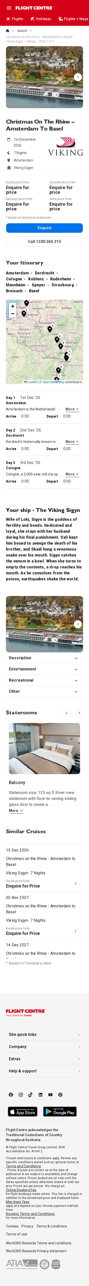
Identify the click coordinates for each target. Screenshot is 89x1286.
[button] (26, 303)
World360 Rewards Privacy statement (36, 1251)
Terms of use (16, 1234)
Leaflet (32, 382)
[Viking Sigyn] (44, 77)
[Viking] (44, 624)
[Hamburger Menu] (9, 8)
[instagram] (21, 1095)
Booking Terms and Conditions (30, 1214)
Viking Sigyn (44, 77)
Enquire (44, 228)
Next (78, 77)
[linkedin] (40, 1095)
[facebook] (11, 1095)
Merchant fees (18, 1202)
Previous (11, 77)
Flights (17, 19)
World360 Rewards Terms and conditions (38, 1243)
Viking (44, 624)
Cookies (12, 1226)
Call (44, 241)
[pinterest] (60, 1095)
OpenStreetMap (54, 382)
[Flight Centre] (34, 8)
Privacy (27, 1226)
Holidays (43, 19)
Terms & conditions (51, 1226)
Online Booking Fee (21, 1190)
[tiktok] (31, 1095)
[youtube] (50, 1095)
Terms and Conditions (23, 1166)
